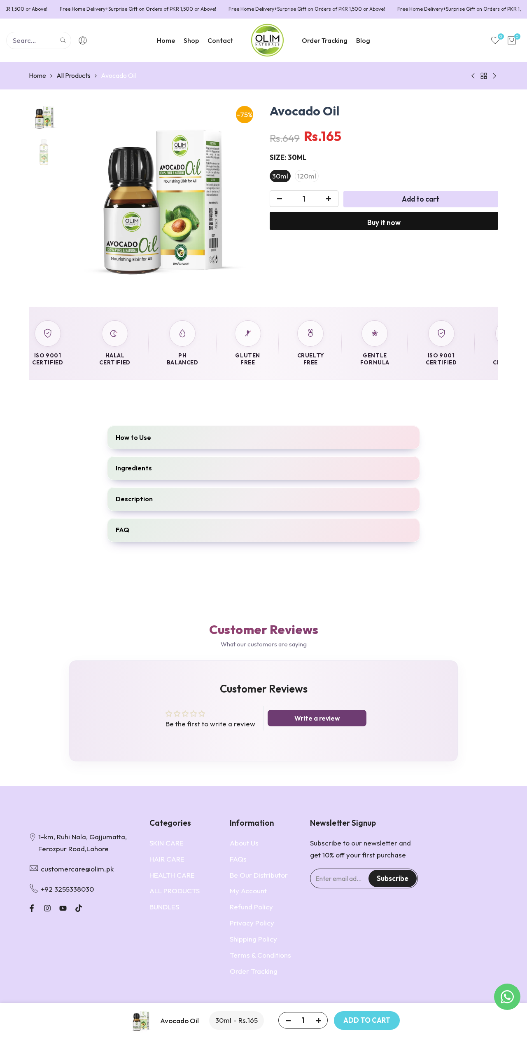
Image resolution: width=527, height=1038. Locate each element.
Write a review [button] (317, 718)
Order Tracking (253, 971)
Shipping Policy (253, 939)
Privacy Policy (252, 922)
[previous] (79, 199)
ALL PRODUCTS (174, 890)
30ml (280, 176)
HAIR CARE (166, 859)
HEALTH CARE (172, 875)
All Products (73, 75)
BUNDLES (164, 906)
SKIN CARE (166, 842)
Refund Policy (251, 906)
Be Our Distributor (259, 875)
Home (37, 75)
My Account (248, 890)
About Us (244, 842)
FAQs (238, 859)
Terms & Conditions (260, 955)
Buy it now (384, 222)
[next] (241, 199)
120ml (306, 176)
